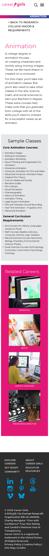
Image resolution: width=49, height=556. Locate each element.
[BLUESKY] (21, 498)
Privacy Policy (13, 544)
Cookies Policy (32, 544)
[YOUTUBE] (33, 490)
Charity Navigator (15, 520)
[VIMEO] (10, 498)
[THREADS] (33, 483)
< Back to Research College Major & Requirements (23, 26)
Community (12, 471)
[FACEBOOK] (21, 483)
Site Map (10, 547)
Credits (21, 547)
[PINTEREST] (21, 490)
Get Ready (11, 467)
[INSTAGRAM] (10, 490)
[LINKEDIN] (10, 483)
